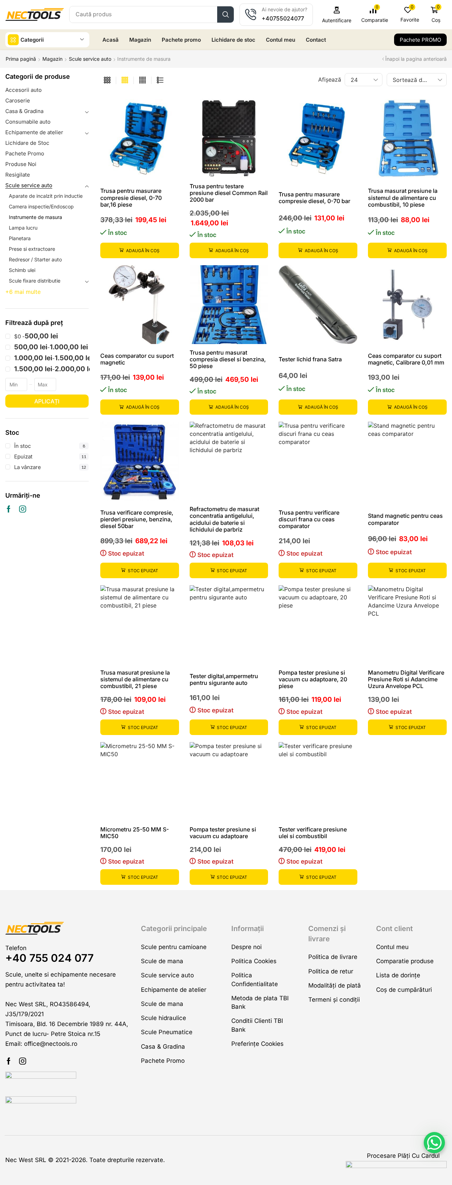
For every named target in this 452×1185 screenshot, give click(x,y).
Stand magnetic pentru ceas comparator (405, 519)
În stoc (49, 446)
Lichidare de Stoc (27, 143)
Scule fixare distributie (34, 281)
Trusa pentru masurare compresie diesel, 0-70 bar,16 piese (131, 197)
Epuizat (50, 456)
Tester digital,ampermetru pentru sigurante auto (224, 679)
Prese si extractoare (32, 249)
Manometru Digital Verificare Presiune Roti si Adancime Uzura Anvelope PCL (406, 679)
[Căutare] (225, 14)
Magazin (52, 59)
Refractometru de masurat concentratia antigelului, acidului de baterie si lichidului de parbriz (224, 519)
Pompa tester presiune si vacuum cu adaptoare (223, 833)
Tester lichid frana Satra (310, 359)
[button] (337, 14)
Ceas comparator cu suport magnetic (137, 359)
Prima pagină (21, 59)
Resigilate (17, 174)
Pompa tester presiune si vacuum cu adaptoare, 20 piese (313, 679)
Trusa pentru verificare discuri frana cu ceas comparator (309, 519)
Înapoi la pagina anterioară (416, 59)
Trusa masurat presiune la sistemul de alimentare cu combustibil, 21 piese (135, 679)
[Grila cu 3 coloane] (107, 80)
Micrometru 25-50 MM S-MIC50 (134, 833)
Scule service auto (90, 59)
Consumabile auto (27, 121)
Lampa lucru (23, 228)
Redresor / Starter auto (35, 259)
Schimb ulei (22, 270)
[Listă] (160, 80)
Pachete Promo (24, 153)
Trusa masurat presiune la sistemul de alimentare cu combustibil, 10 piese (403, 197)
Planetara (20, 238)
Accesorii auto (23, 90)
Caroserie (17, 100)
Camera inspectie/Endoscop (41, 206)
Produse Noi (20, 164)
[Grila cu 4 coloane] (125, 80)
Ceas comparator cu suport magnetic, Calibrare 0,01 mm (406, 359)
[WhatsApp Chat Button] (434, 1142)
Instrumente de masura (35, 217)
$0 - (36, 336)
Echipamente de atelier (34, 132)
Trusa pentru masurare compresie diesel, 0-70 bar (314, 198)
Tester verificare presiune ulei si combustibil (313, 833)
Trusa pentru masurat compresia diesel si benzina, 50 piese (228, 359)
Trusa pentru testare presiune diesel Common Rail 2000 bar (229, 193)
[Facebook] (8, 508)
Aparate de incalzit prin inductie (46, 196)
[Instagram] (22, 508)
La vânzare (50, 467)
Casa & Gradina (24, 111)
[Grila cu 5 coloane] (142, 80)
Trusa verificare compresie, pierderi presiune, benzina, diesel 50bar (136, 519)
